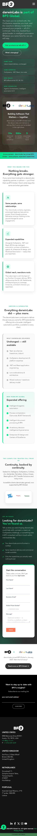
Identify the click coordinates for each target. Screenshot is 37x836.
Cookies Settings (18, 834)
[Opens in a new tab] (11, 824)
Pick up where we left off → (15, 45)
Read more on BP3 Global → (18, 666)
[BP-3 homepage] (10, 4)
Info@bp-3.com (7, 740)
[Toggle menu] (33, 4)
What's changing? (11, 53)
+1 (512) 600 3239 (10, 743)
